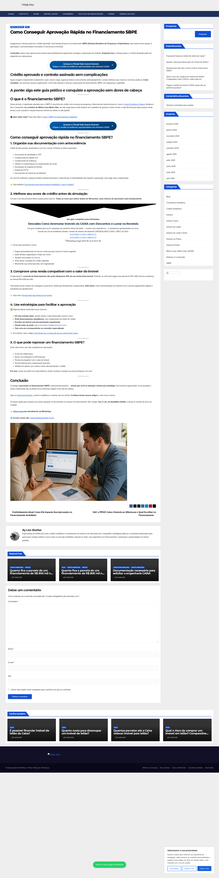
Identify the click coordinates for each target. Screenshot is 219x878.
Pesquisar (171, 26)
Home (11, 14)
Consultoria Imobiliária (121, 567)
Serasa (37, 258)
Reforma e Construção (175, 257)
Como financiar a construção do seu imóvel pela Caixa (56, 333)
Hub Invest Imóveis (24, 395)
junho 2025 (171, 166)
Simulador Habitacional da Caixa (52, 325)
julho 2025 (170, 160)
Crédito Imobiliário (17, 27)
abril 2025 (170, 178)
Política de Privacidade (90, 14)
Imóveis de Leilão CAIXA (176, 233)
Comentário (13, 601)
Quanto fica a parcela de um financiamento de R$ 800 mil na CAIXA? (82, 573)
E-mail (11, 662)
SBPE (27, 27)
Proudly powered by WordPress (16, 768)
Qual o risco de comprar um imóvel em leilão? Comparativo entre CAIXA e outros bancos (185, 733)
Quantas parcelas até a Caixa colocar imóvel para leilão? (132, 732)
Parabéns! (68, 14)
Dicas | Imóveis (165, 768)
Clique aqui (18, 411)
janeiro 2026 (171, 130)
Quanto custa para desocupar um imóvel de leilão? (187, 62)
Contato (23, 14)
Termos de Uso (127, 14)
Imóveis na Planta (173, 239)
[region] (189, 860)
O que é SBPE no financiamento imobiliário (59, 117)
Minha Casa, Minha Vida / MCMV (180, 251)
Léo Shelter (34, 530)
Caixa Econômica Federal (134, 104)
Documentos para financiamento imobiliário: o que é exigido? (49, 185)
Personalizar (174, 868)
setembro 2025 (172, 148)
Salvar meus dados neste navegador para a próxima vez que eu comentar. (41, 690)
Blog (63, 567)
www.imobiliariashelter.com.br (42, 418)
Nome (11, 649)
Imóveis (27, 567)
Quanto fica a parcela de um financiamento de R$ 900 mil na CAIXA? (31, 573)
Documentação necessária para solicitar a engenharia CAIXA (134, 572)
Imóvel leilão (51, 14)
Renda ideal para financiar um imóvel (37, 295)
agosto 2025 (171, 154)
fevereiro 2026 (172, 124)
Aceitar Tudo (204, 868)
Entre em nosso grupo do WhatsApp (109, 865)
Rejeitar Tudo (189, 868)
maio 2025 (170, 172)
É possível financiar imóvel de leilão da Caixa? (185, 56)
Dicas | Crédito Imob (179, 768)
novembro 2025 (172, 136)
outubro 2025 (171, 142)
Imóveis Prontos (173, 245)
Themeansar (45, 768)
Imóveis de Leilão (173, 227)
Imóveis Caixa (172, 221)
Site (9, 676)
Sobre (111, 14)
